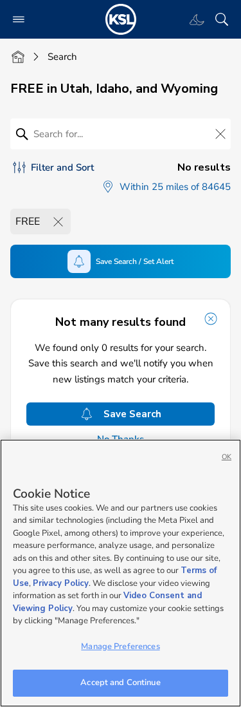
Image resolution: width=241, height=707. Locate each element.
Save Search (132, 414)
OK (226, 457)
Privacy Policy (61, 583)
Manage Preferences (120, 646)
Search (62, 56)
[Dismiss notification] (211, 319)
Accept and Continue (120, 682)
